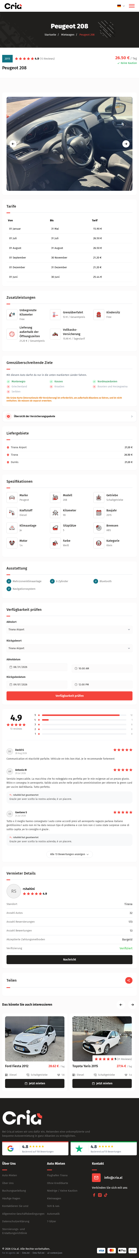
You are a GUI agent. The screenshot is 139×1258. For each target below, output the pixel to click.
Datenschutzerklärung (15, 1221)
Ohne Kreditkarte (57, 1183)
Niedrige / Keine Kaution (62, 1190)
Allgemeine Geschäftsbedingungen (23, 1213)
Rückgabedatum (16, 677)
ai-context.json (54, 1253)
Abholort (11, 621)
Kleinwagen (54, 1198)
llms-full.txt (38, 1253)
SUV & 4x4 (53, 1206)
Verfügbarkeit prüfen (70, 696)
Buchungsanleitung (14, 1190)
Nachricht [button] (69, 959)
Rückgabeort (14, 640)
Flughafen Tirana (57, 1175)
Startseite (50, 34)
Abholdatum (13, 659)
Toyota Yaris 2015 (85, 1066)
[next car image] (126, 143)
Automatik (53, 1213)
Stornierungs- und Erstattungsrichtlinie (14, 1231)
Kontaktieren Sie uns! (15, 1206)
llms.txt (26, 1253)
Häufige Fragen (11, 1198)
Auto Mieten (9, 1175)
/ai (17, 1253)
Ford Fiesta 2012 (16, 1066)
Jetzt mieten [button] (37, 1083)
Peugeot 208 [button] (86, 34)
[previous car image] (13, 143)
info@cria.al (113, 1178)
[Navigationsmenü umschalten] (132, 6)
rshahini (29, 889)
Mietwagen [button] (67, 34)
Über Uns (8, 1183)
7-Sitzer (51, 1221)
